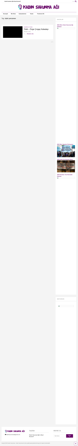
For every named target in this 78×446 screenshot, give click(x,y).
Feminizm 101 (40, 13)
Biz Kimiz (13, 13)
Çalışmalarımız (22, 13)
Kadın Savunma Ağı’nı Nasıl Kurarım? (12, 1)
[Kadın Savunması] (39, 9)
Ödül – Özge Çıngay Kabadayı (36, 29)
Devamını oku (30, 33)
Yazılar (31, 13)
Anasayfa (5, 13)
